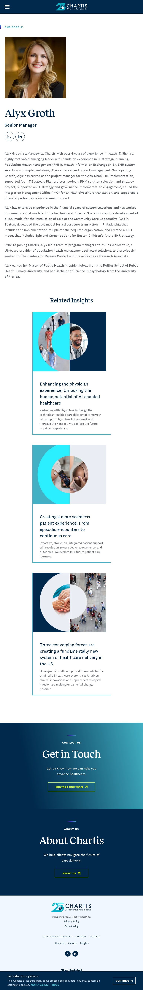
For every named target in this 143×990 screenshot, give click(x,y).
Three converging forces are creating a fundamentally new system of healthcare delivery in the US (71, 654)
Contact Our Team (69, 787)
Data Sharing (71, 926)
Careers (72, 943)
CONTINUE (122, 980)
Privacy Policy (71, 921)
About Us (69, 873)
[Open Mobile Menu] (7, 7)
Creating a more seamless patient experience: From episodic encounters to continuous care (65, 526)
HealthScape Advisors (57, 936)
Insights (84, 943)
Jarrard (80, 936)
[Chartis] (71, 7)
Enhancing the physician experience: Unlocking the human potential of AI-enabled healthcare (70, 393)
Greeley (95, 936)
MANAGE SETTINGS (45, 984)
